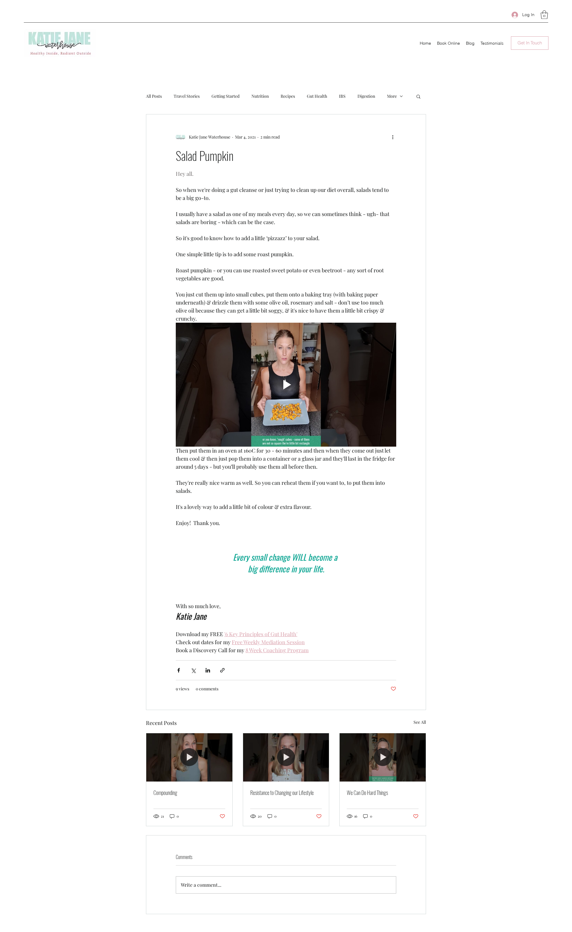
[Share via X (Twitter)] (193, 670)
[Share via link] (222, 670)
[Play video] (286, 385)
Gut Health (317, 96)
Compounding (165, 792)
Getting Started (226, 96)
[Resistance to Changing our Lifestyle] (286, 757)
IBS (342, 96)
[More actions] (392, 137)
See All (420, 722)
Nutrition (260, 96)
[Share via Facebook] (178, 670)
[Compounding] (189, 757)
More (392, 96)
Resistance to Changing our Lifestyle (282, 792)
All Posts (154, 96)
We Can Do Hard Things (367, 792)
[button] (544, 14)
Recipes (288, 96)
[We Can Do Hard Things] (383, 757)
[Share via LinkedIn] (208, 670)
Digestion (366, 96)
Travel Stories (187, 96)
